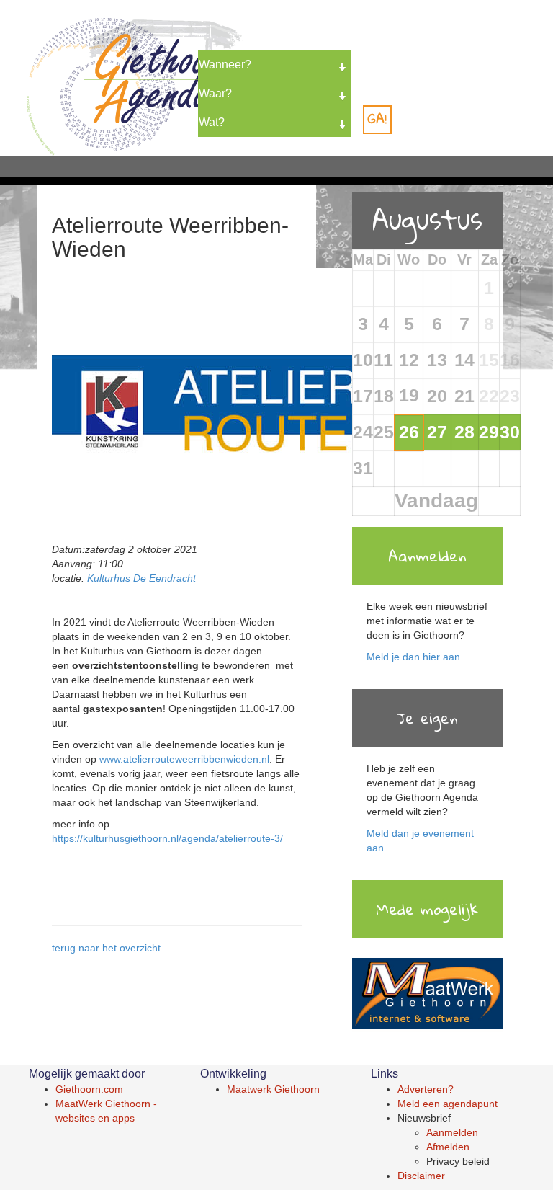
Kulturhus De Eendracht (141, 578)
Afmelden (447, 1147)
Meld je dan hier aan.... (419, 656)
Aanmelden (452, 1132)
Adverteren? (425, 1089)
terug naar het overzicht (106, 948)
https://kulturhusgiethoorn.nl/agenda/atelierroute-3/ (167, 838)
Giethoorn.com (89, 1089)
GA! (377, 118)
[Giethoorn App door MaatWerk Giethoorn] (427, 994)
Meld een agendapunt (447, 1103)
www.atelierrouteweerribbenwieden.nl (184, 759)
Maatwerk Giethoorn (273, 1089)
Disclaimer (421, 1175)
